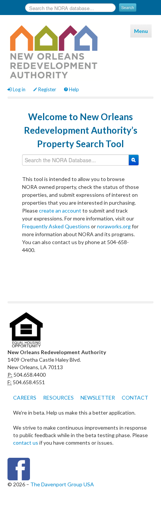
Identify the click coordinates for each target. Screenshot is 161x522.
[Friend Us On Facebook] (80, 469)
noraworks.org (114, 226)
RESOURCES (58, 397)
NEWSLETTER (97, 397)
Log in (19, 89)
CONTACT (135, 397)
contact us (25, 442)
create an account (60, 210)
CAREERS (24, 397)
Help (74, 89)
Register (47, 89)
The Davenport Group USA (62, 484)
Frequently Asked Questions (56, 226)
